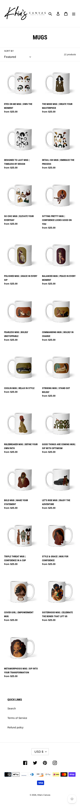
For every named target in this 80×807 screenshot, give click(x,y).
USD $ (38, 751)
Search (11, 708)
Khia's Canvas (43, 795)
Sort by (9, 51)
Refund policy (15, 727)
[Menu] (74, 13)
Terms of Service (17, 717)
